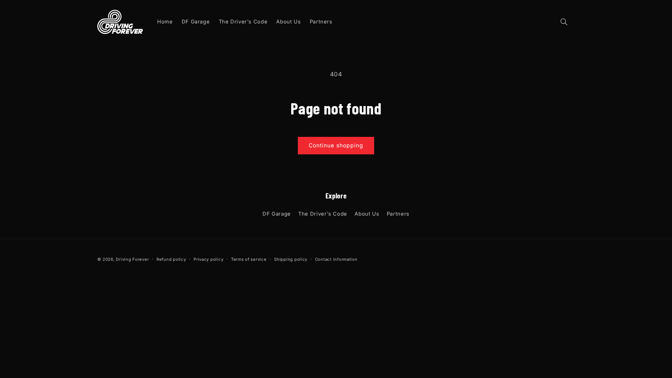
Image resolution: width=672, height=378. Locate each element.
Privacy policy (208, 259)
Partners (398, 214)
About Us (367, 214)
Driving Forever (132, 259)
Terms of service (249, 259)
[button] (564, 22)
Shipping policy (290, 259)
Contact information (336, 259)
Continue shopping (336, 145)
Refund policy (171, 259)
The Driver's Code (322, 214)
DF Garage (276, 214)
